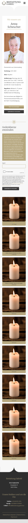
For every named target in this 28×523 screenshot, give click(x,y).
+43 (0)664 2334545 (16, 503)
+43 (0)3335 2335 (16, 501)
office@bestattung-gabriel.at (17, 183)
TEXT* (4, 163)
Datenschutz (20, 515)
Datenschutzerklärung (6, 185)
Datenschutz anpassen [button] (9, 515)
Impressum (14, 517)
